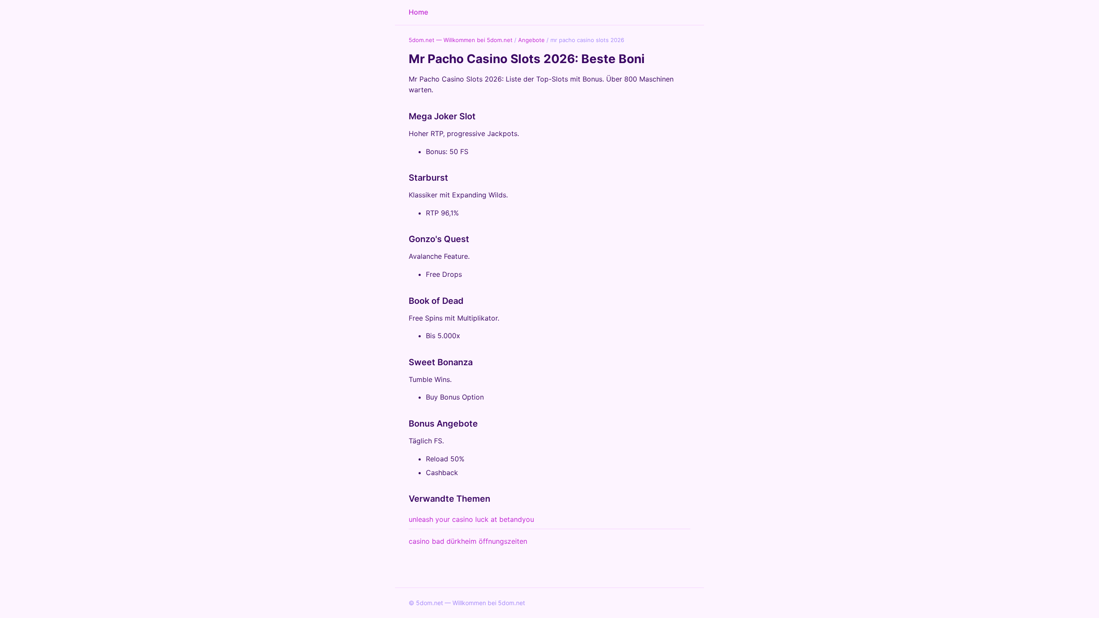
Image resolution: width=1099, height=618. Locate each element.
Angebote (531, 39)
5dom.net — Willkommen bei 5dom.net (461, 39)
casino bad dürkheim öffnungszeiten (468, 541)
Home (418, 12)
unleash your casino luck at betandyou (471, 519)
